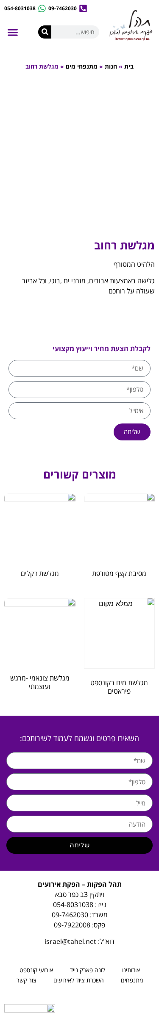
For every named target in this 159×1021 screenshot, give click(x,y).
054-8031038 (73, 904)
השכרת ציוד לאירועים (78, 980)
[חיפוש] (44, 32)
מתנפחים (132, 980)
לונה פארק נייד (87, 970)
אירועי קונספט (36, 970)
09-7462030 (70, 914)
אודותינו (131, 970)
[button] (12, 32)
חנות (111, 66)
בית (129, 66)
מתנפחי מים (82, 66)
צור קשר (26, 980)
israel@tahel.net (70, 941)
